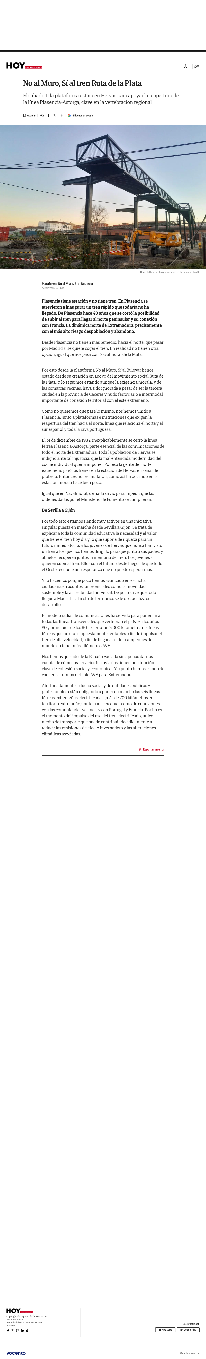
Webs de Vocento (188, 1353)
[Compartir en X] (55, 115)
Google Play (190, 1329)
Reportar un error (153, 749)
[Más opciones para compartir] (61, 115)
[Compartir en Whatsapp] (42, 115)
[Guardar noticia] (29, 115)
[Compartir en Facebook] (48, 115)
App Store (167, 1329)
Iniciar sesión (185, 66)
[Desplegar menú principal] (197, 66)
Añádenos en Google (82, 115)
